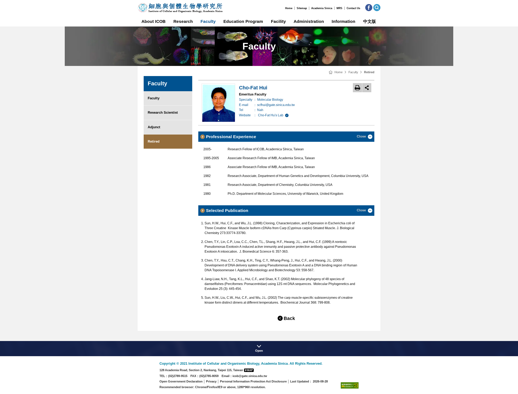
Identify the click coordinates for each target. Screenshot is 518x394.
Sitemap (302, 8)
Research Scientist (163, 112)
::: (284, 8)
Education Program (243, 21)
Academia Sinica (321, 8)
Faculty (208, 21)
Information (343, 21)
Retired (153, 141)
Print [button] (357, 87)
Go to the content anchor (12, 1)
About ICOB (153, 21)
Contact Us (353, 8)
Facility (278, 21)
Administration (309, 21)
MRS (339, 8)
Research (183, 21)
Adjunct (154, 127)
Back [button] (289, 318)
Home (288, 8)
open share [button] (366, 87)
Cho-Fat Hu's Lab (271, 115)
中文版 (369, 21)
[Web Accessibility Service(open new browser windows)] (350, 385)
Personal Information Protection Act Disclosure (253, 381)
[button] (368, 7)
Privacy (211, 381)
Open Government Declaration (181, 381)
